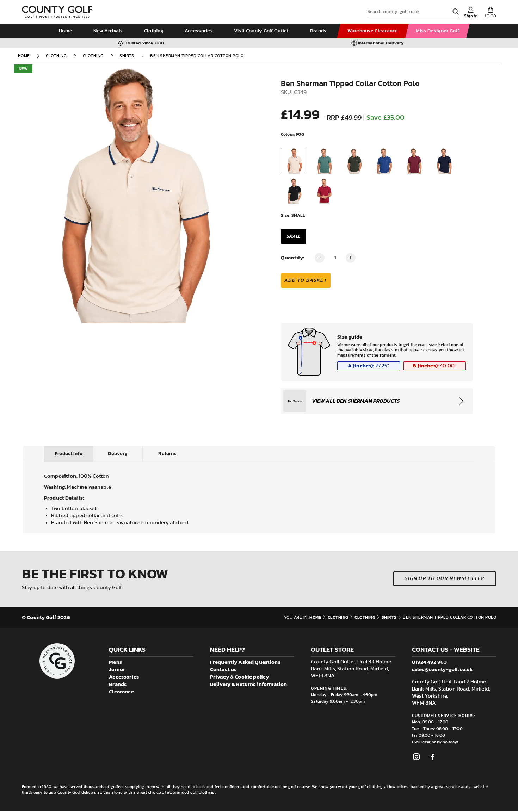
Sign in (470, 16)
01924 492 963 (429, 662)
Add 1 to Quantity (351, 258)
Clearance (121, 691)
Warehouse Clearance (372, 31)
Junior (117, 669)
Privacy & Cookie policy (239, 677)
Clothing (154, 31)
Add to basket (305, 280)
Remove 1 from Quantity (320, 258)
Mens (115, 662)
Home (65, 31)
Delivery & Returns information (248, 684)
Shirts (126, 56)
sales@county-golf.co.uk (442, 669)
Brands (318, 31)
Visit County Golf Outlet (261, 31)
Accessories (199, 31)
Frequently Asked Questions (245, 662)
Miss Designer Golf (437, 31)
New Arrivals (108, 31)
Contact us (223, 669)
